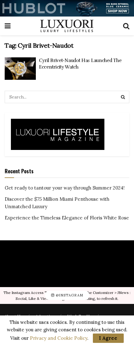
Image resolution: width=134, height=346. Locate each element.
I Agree (108, 338)
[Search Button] (123, 97)
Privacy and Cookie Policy (58, 338)
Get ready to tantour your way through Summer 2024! (65, 188)
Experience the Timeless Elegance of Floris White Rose (67, 218)
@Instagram (69, 295)
